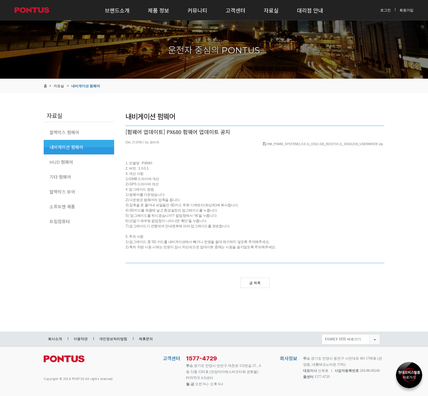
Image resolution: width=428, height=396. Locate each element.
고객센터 (235, 10)
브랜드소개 (117, 10)
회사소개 (55, 339)
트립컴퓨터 (59, 221)
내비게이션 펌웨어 (85, 86)
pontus (64, 361)
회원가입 (406, 10)
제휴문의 (146, 339)
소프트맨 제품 (62, 206)
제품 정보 (158, 10)
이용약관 (81, 339)
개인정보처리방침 (113, 339)
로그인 (385, 10)
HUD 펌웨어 (61, 162)
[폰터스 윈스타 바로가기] (409, 377)
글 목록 (255, 283)
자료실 (271, 10)
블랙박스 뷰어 (62, 192)
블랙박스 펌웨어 (64, 132)
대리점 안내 (310, 10)
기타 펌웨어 (60, 177)
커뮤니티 (197, 10)
